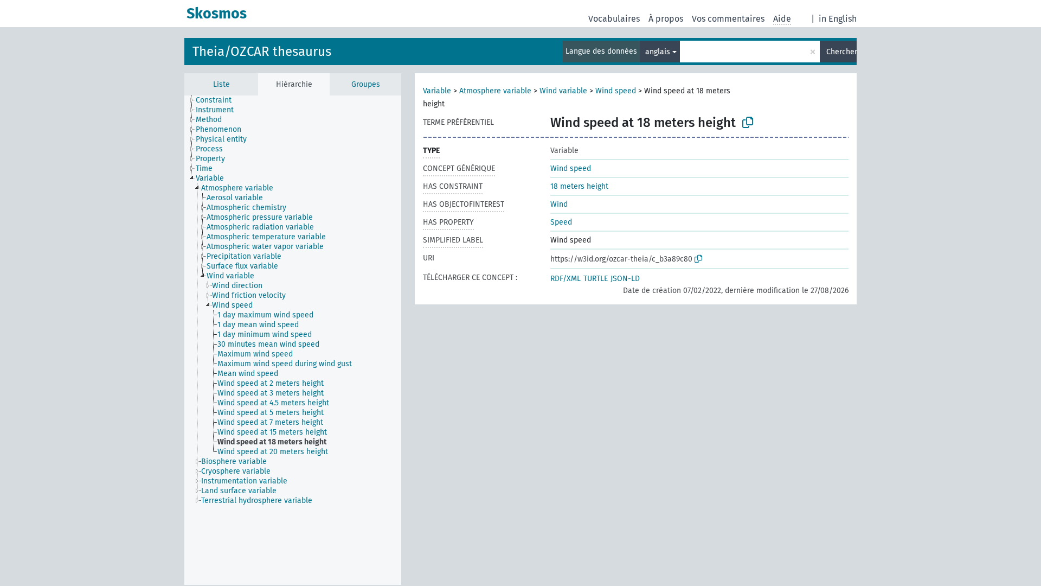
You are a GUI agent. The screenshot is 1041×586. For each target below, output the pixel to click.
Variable (437, 90)
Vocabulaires (614, 19)
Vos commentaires (728, 19)
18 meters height (579, 186)
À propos (665, 19)
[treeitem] (218, 100)
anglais (657, 51)
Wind (559, 204)
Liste (221, 84)
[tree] (292, 340)
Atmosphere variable (495, 90)
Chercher (841, 51)
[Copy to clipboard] (747, 122)
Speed (561, 222)
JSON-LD (625, 278)
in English (838, 19)
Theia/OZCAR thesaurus (261, 51)
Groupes (365, 84)
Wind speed (615, 90)
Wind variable (563, 90)
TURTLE (595, 278)
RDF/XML (565, 278)
